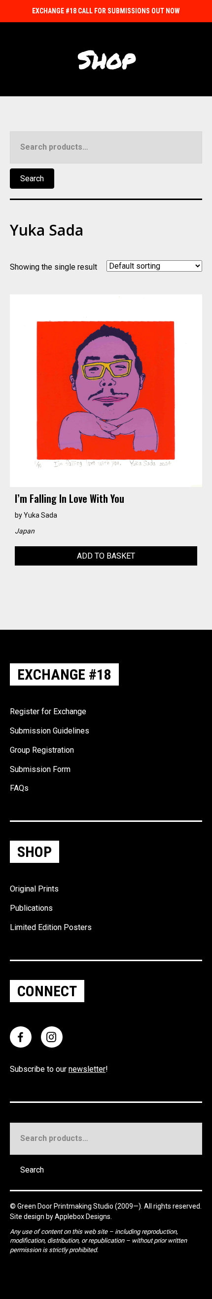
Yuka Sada (40, 515)
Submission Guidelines (49, 730)
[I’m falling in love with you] (106, 390)
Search (32, 178)
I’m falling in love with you (69, 498)
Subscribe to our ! (59, 1069)
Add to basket (106, 556)
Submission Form (40, 769)
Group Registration (42, 750)
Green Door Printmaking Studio (66, 1206)
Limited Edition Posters (51, 927)
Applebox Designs (82, 1216)
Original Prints (34, 888)
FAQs (19, 788)
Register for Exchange (48, 711)
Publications (31, 908)
